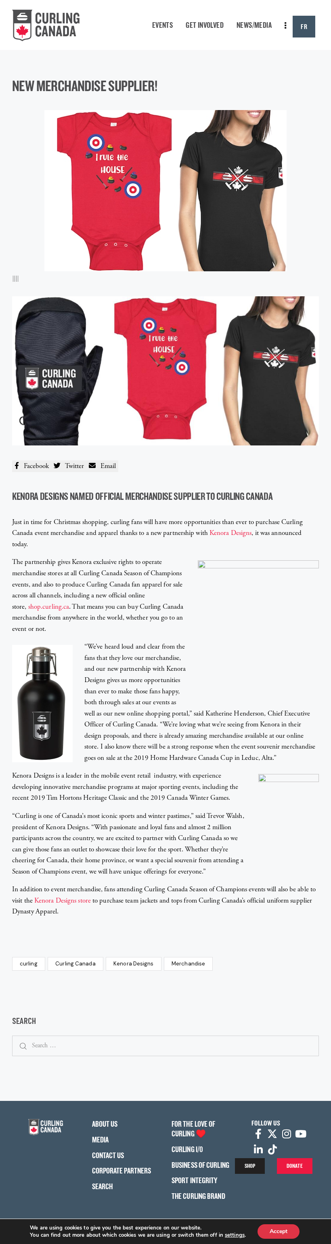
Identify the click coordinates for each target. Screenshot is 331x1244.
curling (29, 963)
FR (304, 26)
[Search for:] (165, 1045)
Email (106, 466)
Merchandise (188, 963)
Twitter (72, 466)
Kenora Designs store (62, 900)
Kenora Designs (230, 532)
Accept (278, 1231)
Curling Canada (75, 963)
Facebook (34, 466)
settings (235, 1235)
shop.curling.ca (48, 606)
